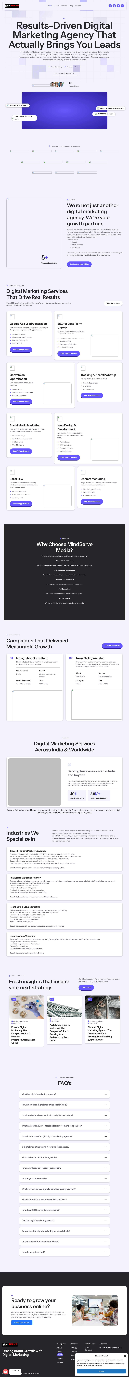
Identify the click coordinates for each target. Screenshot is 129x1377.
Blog (71, 6)
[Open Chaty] (5, 1371)
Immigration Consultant (31, 658)
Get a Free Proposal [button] (63, 73)
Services (64, 6)
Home (50, 6)
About (56, 6)
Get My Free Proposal (21, 1323)
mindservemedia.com (20, 1021)
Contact (78, 6)
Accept (101, 1371)
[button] (125, 1356)
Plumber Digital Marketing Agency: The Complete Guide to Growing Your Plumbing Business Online (100, 1033)
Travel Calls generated (89, 658)
